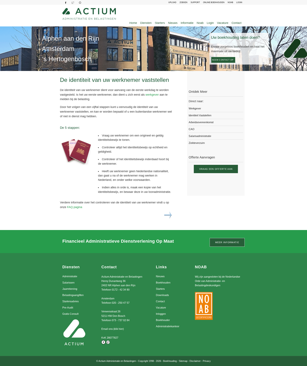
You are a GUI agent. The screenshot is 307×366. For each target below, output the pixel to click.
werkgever (152, 94)
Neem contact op (223, 60)
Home (133, 23)
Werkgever (195, 108)
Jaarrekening (69, 289)
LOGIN (239, 2)
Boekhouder (163, 320)
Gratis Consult (70, 314)
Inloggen (161, 314)
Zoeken (183, 2)
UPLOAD (172, 2)
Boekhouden (163, 282)
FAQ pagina (74, 207)
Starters (160, 23)
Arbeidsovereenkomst (201, 122)
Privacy (207, 361)
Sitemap (183, 361)
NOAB (230, 2)
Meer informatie (227, 242)
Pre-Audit (67, 307)
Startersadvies (70, 301)
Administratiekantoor (167, 326)
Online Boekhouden (213, 2)
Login (210, 23)
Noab (200, 23)
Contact (236, 23)
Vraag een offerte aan (215, 169)
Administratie (69, 276)
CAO (191, 129)
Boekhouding (170, 361)
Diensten (146, 23)
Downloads (162, 295)
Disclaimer (195, 361)
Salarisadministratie (200, 136)
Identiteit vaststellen (200, 115)
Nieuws (172, 23)
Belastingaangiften (73, 295)
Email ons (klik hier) (112, 329)
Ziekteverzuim (197, 143)
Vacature (222, 23)
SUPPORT (195, 2)
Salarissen (68, 282)
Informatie (187, 23)
